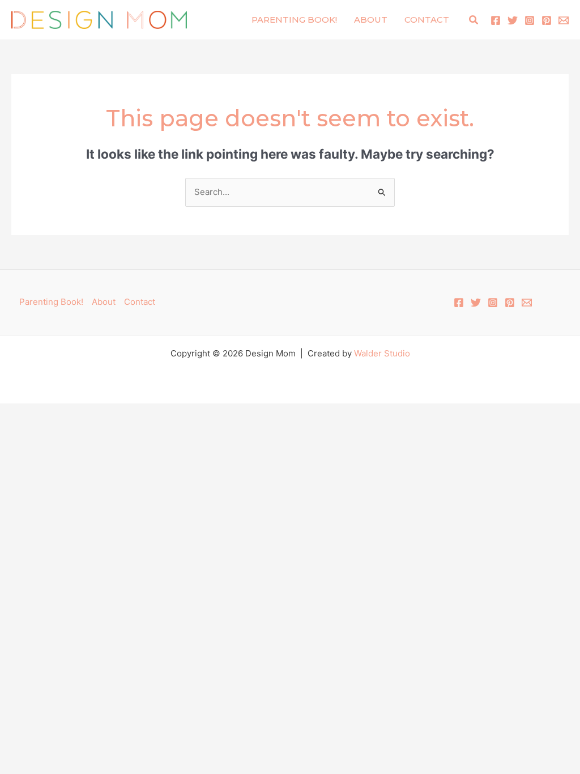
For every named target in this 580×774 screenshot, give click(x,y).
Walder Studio (382, 353)
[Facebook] (496, 20)
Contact (426, 19)
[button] (474, 20)
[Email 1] (563, 20)
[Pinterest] (546, 20)
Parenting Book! (294, 19)
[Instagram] (529, 20)
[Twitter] (513, 20)
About (370, 19)
